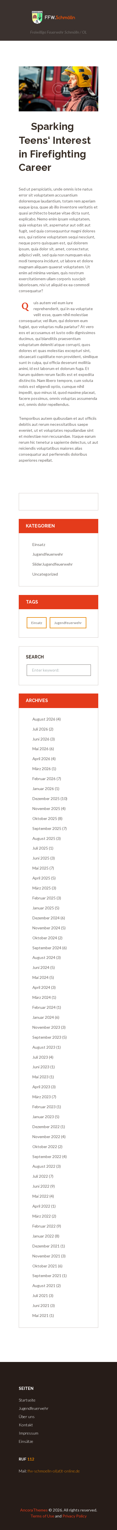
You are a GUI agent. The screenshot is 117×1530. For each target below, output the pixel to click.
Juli (40, 729)
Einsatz (38, 544)
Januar (43, 788)
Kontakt (26, 1424)
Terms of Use (42, 1515)
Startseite (27, 1400)
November (46, 808)
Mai (40, 748)
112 (30, 1459)
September (46, 828)
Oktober (44, 818)
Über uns (27, 1416)
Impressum (28, 1433)
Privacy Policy (74, 1515)
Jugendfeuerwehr (47, 554)
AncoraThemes (34, 1510)
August (43, 719)
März (41, 768)
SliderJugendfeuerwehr (52, 564)
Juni (40, 739)
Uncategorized (45, 574)
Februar (44, 778)
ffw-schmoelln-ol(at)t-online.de (54, 1470)
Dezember (46, 798)
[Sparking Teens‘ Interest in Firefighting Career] (58, 88)
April (41, 758)
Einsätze (26, 1441)
